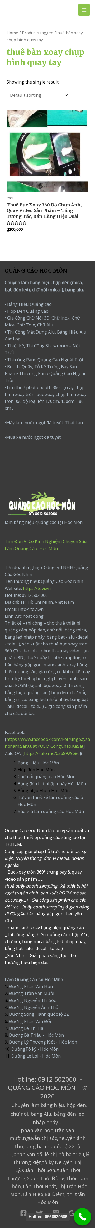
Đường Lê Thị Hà (25, 1028)
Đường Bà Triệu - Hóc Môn (36, 1035)
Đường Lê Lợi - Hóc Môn (36, 1056)
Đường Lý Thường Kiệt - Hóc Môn (43, 1042)
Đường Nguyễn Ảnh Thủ (33, 1007)
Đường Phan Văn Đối (30, 1021)
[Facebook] (23, 1213)
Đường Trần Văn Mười (31, 993)
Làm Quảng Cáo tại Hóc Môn (34, 979)
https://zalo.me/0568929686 (52, 753)
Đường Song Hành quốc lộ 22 (39, 1014)
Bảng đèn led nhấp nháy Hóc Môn (52, 784)
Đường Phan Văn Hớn (31, 986)
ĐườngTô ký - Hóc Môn (35, 1049)
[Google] (71, 1213)
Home (12, 32)
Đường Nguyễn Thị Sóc (32, 1000)
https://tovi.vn (37, 588)
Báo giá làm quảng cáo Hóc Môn (51, 811)
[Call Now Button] (82, 1217)
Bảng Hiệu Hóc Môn (38, 763)
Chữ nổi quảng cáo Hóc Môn (46, 776)
